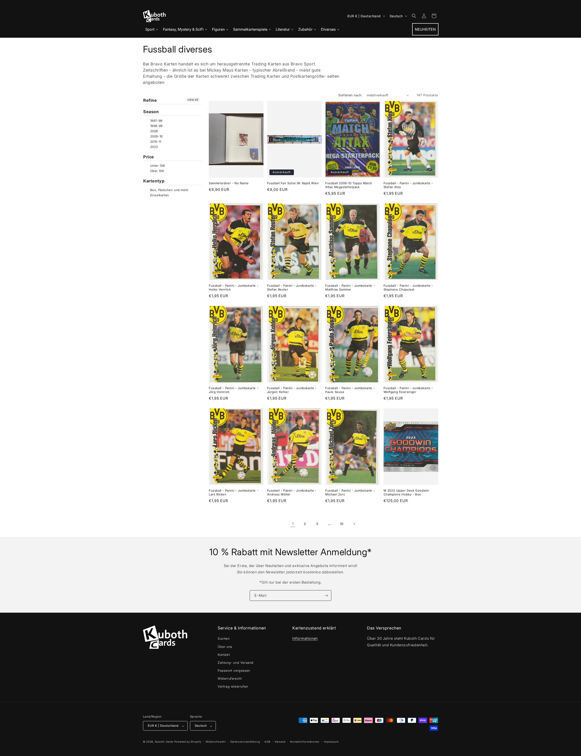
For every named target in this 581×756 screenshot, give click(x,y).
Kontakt (224, 655)
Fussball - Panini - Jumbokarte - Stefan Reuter (292, 287)
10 (342, 524)
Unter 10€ (157, 165)
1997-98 (155, 120)
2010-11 (155, 141)
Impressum (331, 741)
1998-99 (156, 126)
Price (148, 156)
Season (151, 111)
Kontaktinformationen (305, 741)
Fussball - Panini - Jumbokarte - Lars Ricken (233, 492)
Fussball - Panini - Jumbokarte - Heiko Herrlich (233, 287)
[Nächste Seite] (354, 524)
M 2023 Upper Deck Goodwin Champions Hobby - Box (406, 492)
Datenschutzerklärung (245, 741)
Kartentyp (153, 181)
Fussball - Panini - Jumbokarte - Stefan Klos (408, 185)
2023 (153, 147)
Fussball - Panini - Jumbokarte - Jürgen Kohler (292, 390)
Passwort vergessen (234, 671)
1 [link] (293, 523)
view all (192, 99)
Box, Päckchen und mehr (169, 190)
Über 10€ (156, 171)
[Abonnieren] (326, 595)
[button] (414, 16)
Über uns (225, 647)
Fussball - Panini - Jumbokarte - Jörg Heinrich (233, 390)
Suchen (224, 639)
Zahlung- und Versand (236, 662)
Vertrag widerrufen (233, 687)
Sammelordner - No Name (229, 183)
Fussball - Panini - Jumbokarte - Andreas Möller (292, 492)
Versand (280, 741)
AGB (267, 741)
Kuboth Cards (164, 742)
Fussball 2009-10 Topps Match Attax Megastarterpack (348, 185)
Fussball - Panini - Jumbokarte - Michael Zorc (350, 492)
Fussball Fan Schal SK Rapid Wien (293, 183)
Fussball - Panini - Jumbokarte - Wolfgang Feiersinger (408, 390)
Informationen (305, 638)
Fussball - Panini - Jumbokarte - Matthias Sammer (350, 287)
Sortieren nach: (350, 95)
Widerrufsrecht (230, 679)
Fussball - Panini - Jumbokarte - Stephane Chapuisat (408, 287)
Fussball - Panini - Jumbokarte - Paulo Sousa (350, 390)
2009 (153, 131)
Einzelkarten (159, 195)
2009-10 (156, 136)
